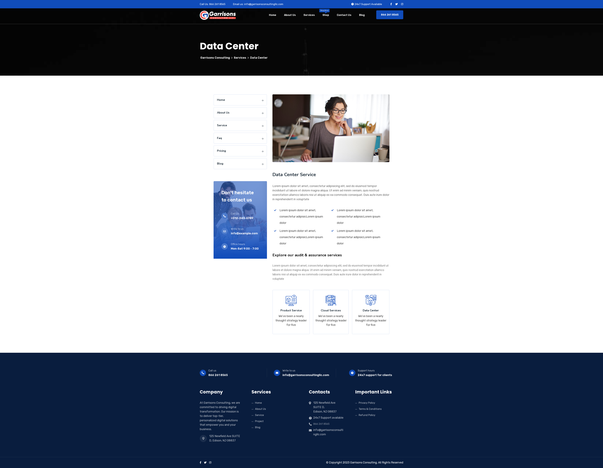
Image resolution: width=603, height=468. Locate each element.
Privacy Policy (367, 402)
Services (309, 15)
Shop (326, 15)
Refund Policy (367, 415)
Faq (219, 138)
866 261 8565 (217, 4)
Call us (212, 370)
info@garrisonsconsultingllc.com (305, 375)
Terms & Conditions (370, 408)
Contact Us (344, 15)
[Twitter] (205, 462)
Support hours (366, 370)
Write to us (288, 370)
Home (272, 15)
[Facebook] (200, 462)
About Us (290, 15)
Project (259, 421)
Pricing (221, 151)
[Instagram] (210, 462)
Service (222, 125)
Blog (362, 15)
